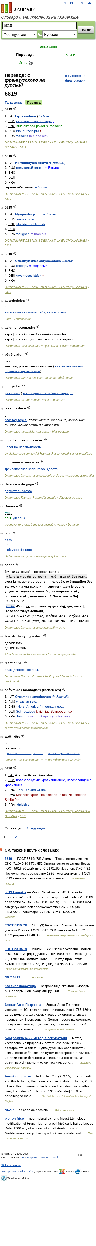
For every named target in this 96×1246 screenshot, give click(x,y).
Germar (67, 261)
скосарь (22, 266)
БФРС (9, 319)
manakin (22, 136)
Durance (73, 524)
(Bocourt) (58, 163)
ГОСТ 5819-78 (16, 925)
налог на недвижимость (23, 447)
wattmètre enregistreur (25, 753)
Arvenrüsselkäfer (28, 275)
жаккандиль (25, 219)
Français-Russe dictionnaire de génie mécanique (36, 759)
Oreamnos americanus (33, 696)
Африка (41, 187)
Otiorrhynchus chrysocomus (38, 261)
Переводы (26, 55)
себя (41, 312)
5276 (23, 816)
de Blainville (60, 696)
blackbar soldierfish (30, 224)
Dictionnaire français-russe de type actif (30, 627)
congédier (58, 399)
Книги (70, 55)
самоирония (56, 312)
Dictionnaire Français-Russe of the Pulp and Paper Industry (42, 676)
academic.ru (18, 7)
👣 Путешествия (11, 1165)
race (63, 556)
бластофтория (16, 420)
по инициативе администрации (48, 393)
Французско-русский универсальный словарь (35, 524)
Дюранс (19, 518)
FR (89, 3)
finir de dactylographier (61, 654)
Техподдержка (30, 1157)
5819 (23, 147)
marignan (23, 234)
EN (64, 3)
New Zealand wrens (31, 790)
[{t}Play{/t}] (15, 108)
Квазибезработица (20, 986)
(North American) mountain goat (40, 706)
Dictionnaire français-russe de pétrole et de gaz (35, 475)
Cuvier (51, 214)
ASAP (9, 1110)
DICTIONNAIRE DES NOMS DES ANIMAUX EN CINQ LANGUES (46, 194)
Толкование (14, 102)
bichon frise (14, 1118)
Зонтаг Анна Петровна (23, 1005)
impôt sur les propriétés (77, 453)
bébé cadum (65, 377)
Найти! (86, 30)
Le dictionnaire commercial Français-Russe (32, 453)
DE (72, 3)
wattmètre (76, 759)
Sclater (44, 116)
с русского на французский (75, 78)
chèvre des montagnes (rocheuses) (27, 728)
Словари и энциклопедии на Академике (40, 17)
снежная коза (26, 701)
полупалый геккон (30, 167)
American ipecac (18, 1076)
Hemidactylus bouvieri (33, 163)
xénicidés (22, 804)
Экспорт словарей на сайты (17, 1171)
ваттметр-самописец (64, 753)
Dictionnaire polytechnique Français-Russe (32, 346)
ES (81, 3)
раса (8, 540)
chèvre (21, 716)
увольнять (12, 393)
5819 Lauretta (15, 892)
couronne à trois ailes (81, 475)
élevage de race (19, 549)
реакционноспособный (22, 670)
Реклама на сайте (50, 1157)
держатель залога (18, 491)
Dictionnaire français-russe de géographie (31, 556)
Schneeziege (25, 711)
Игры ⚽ (25, 63)
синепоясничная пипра (34, 121)
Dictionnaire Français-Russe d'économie (30, 497)
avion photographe (74, 346)
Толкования (48, 46)
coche (10, 606)
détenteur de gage (70, 497)
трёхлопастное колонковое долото (31, 469)
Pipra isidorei (25, 116)
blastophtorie (60, 431)
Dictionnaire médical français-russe (27, 431)
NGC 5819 (12, 977)
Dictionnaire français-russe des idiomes (30, 377)
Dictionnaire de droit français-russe (27, 399)
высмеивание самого (21, 312)
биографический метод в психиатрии (36, 1038)
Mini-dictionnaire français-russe (25, 654)
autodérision (23, 319)
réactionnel (12, 681)
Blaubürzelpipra (27, 131)
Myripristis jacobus (30, 214)
